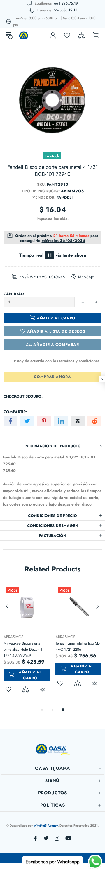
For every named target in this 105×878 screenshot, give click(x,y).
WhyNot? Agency (46, 825)
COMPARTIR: (15, 411)
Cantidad (14, 293)
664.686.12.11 (65, 10)
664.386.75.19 (66, 3)
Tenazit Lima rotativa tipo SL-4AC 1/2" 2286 (68, 646)
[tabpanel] (68, 642)
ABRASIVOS (55, 636)
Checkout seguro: (23, 396)
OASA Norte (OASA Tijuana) (24, 35)
